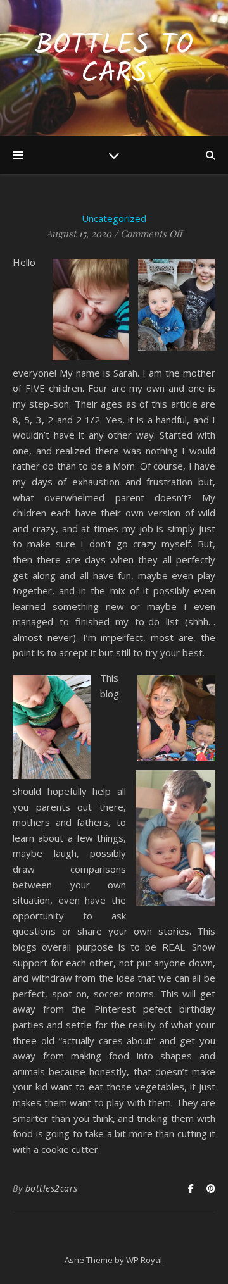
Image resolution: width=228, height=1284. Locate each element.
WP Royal (144, 1260)
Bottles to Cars (114, 60)
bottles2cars (51, 1188)
